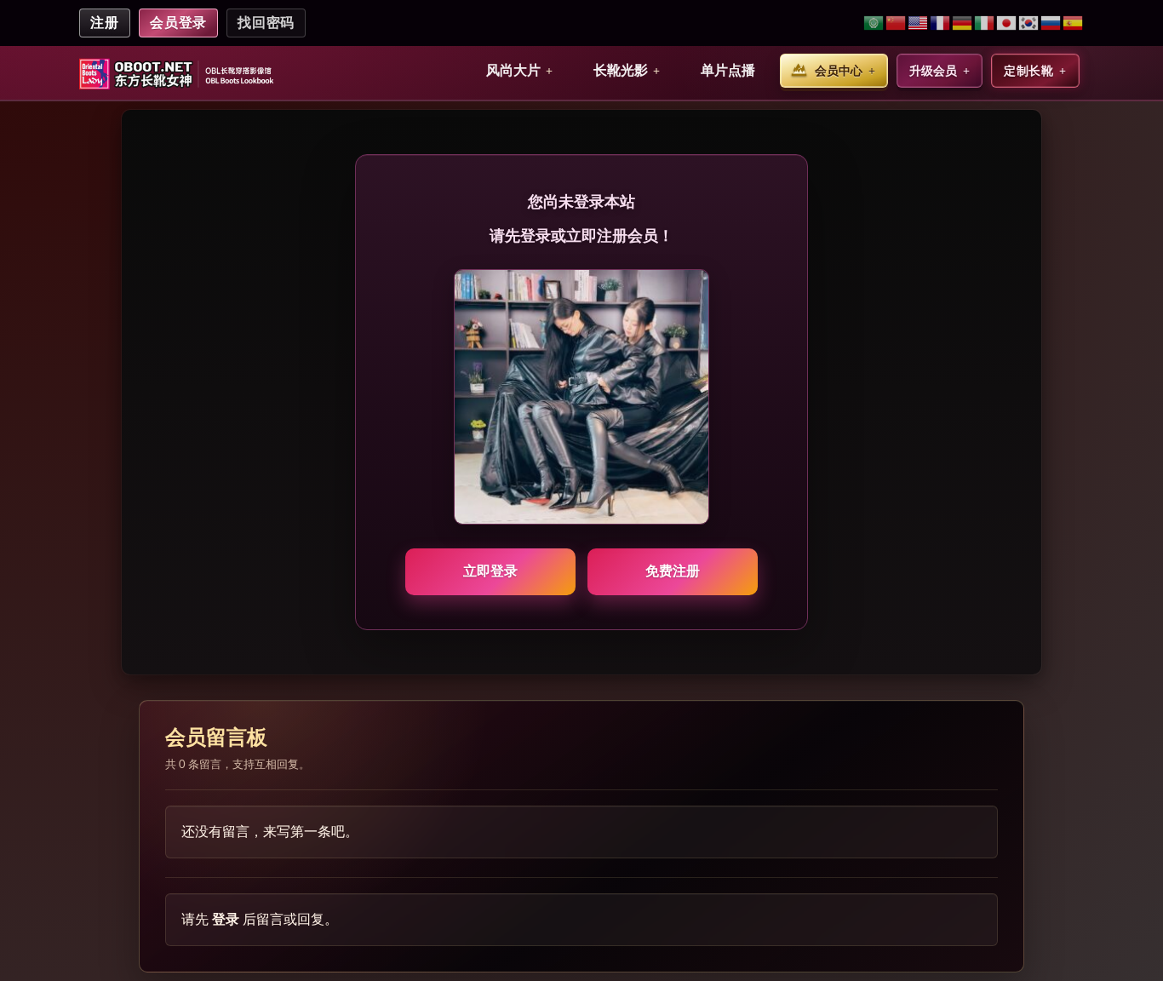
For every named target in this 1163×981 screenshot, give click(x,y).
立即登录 (490, 571)
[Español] (1073, 23)
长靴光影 (620, 70)
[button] (519, 70)
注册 (104, 22)
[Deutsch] (963, 23)
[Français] (941, 23)
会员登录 (179, 22)
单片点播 (728, 70)
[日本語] (1007, 23)
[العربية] (874, 23)
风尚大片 (513, 70)
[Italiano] (985, 23)
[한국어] (1029, 23)
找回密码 (266, 22)
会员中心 (838, 70)
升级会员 (933, 70)
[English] (919, 23)
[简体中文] (896, 23)
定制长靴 (1028, 70)
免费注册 (672, 571)
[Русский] (1051, 23)
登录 (225, 919)
